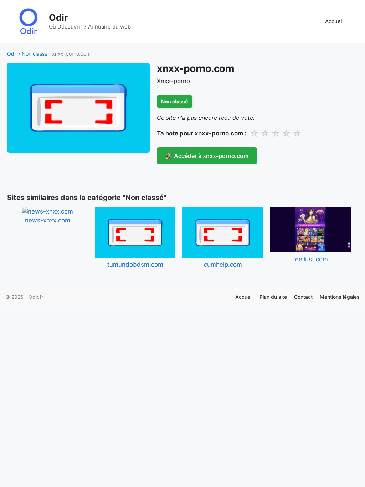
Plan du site (273, 297)
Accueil (334, 21)
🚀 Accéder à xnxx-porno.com (206, 155)
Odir (58, 17)
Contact (303, 297)
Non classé (34, 54)
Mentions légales (340, 297)
